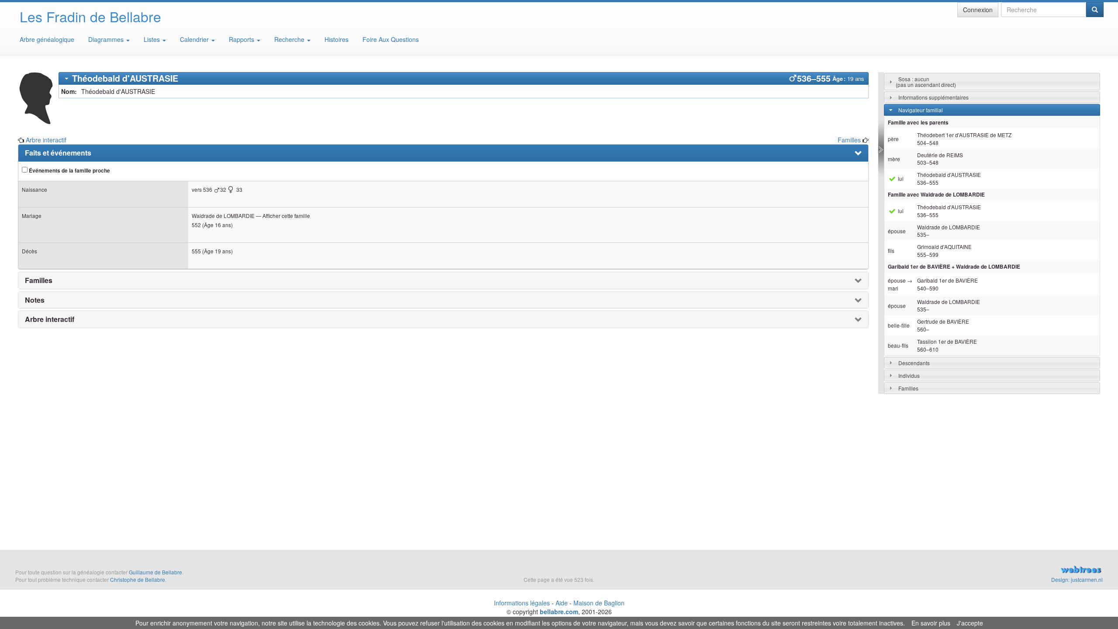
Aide (562, 602)
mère (894, 158)
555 (196, 251)
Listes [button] (153, 39)
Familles (849, 139)
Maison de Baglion (599, 602)
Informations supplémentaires (933, 97)
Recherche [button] (290, 39)
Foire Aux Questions (390, 39)
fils (891, 250)
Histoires (336, 39)
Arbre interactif (46, 139)
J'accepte (970, 623)
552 (196, 224)
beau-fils (898, 345)
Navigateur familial (920, 110)
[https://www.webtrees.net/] (932, 570)
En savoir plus (930, 623)
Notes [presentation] (35, 300)
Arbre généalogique (47, 39)
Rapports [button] (242, 39)
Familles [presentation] (38, 280)
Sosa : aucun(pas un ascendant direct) (926, 81)
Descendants (914, 362)
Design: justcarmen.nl (1077, 579)
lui (900, 178)
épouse (897, 231)
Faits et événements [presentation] (58, 153)
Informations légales (522, 602)
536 (207, 189)
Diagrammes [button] (106, 39)
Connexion (978, 9)
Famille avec (936, 194)
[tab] (464, 78)
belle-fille (899, 325)
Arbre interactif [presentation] (49, 319)
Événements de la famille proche (69, 170)
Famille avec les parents (918, 122)
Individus (909, 375)
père (893, 138)
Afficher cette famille (286, 215)
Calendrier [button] (195, 39)
